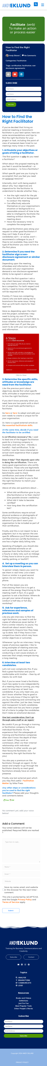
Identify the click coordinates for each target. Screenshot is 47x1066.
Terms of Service (10, 902)
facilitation (26, 65)
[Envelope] (18, 964)
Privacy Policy (25, 899)
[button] (8, 74)
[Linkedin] (22, 964)
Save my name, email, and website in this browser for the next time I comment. (21, 890)
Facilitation (21, 61)
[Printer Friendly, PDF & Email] (8, 800)
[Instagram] (25, 964)
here (7, 413)
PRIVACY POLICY (22, 1062)
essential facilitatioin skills (19, 425)
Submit (11, 910)
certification (16, 65)
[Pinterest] (28, 964)
